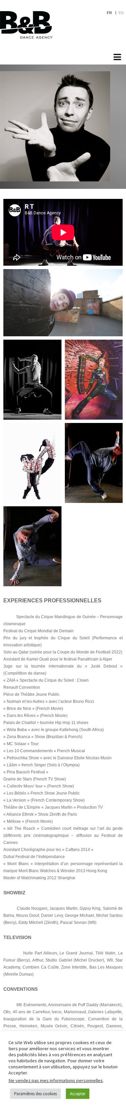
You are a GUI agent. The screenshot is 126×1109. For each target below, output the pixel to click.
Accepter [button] (77, 1094)
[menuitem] (113, 12)
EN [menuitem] (121, 13)
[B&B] (26, 25)
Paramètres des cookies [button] (35, 1094)
